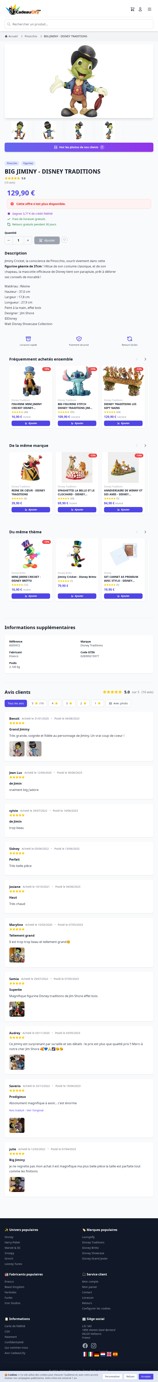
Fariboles (10, 1292)
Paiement (11, 1337)
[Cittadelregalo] (90, 1354)
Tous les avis (16, 703)
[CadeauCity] (84, 1354)
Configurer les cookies (96, 1308)
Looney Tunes (13, 1264)
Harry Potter (12, 1242)
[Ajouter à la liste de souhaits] (64, 240)
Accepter (146, 1376)
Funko (8, 1297)
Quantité (10, 233)
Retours (87, 1303)
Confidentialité (14, 1342)
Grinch (9, 1258)
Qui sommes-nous (16, 1347)
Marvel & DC (13, 1248)
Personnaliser (112, 1376)
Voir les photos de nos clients (81, 147)
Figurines (28, 163)
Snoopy (9, 1253)
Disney (9, 1237)
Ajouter (33, 423)
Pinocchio (12, 163)
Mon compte (90, 1281)
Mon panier (89, 1287)
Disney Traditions (92, 645)
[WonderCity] (96, 1354)
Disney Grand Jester (95, 1258)
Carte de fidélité (15, 1326)
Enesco (13, 656)
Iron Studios (12, 1303)
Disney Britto (90, 1248)
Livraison (88, 1297)
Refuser (130, 1376)
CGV (7, 1331)
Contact (87, 1292)
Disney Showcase (93, 1253)
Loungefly (88, 1237)
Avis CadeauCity (15, 1353)
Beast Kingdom (14, 1287)
